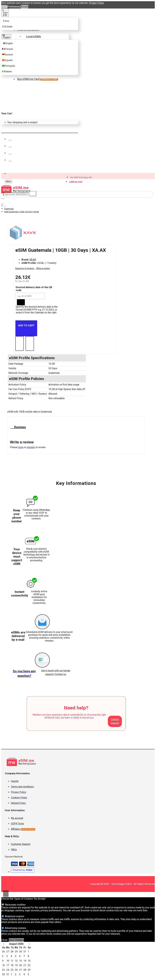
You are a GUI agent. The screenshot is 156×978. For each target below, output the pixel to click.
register (31, 447)
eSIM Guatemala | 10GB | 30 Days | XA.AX (21, 212)
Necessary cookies (15, 904)
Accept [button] (24, 6)
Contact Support (115, 721)
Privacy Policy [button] (96, 3)
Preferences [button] (14, 6)
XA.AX (32, 259)
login (20, 447)
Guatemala (9, 209)
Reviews (19, 427)
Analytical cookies (14, 916)
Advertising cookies (15, 928)
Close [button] (4, 6)
